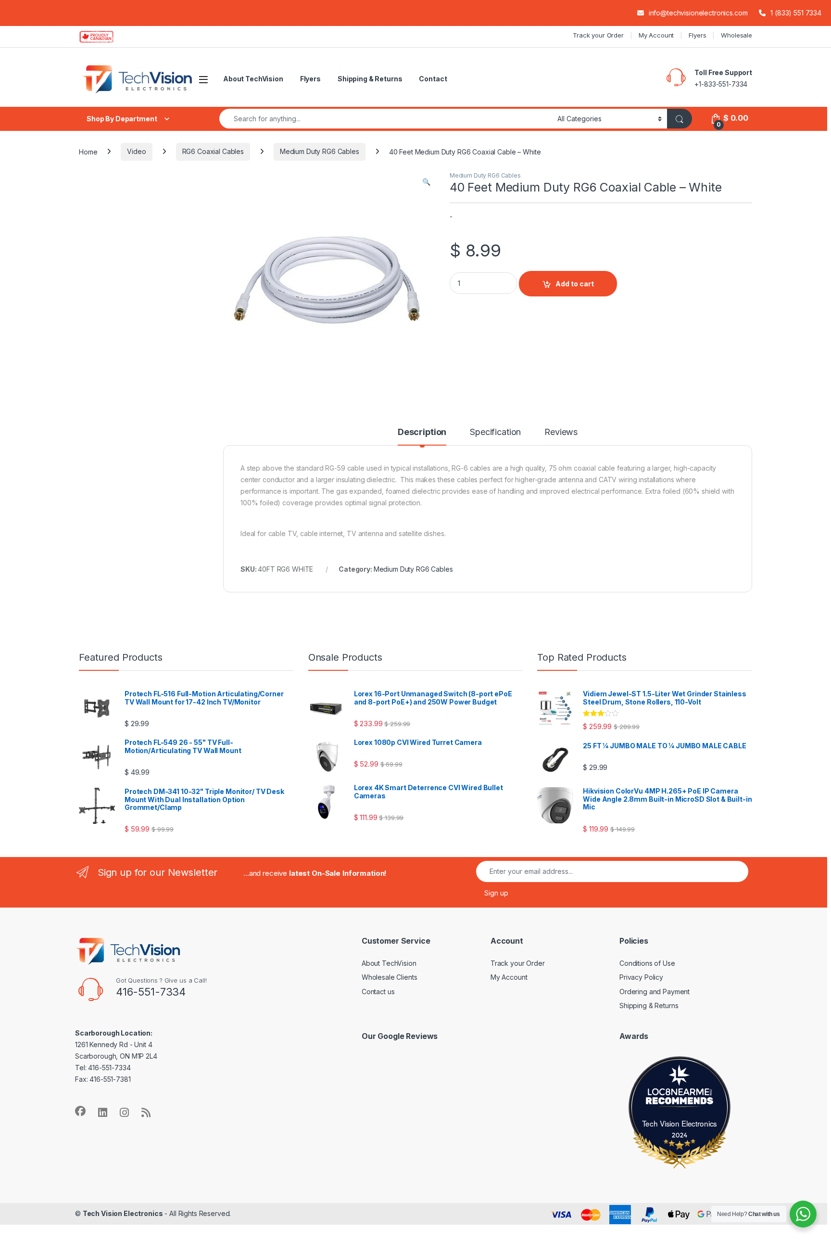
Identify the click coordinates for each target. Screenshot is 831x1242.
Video (136, 151)
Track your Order (598, 35)
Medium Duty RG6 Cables (319, 151)
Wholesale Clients (389, 977)
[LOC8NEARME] (679, 1094)
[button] (426, 182)
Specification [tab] (495, 432)
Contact (433, 79)
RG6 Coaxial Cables (213, 151)
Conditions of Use (647, 963)
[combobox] (385, 118)
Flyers (697, 35)
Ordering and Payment (654, 991)
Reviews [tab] (561, 432)
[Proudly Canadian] (104, 36)
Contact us (378, 991)
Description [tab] (422, 432)
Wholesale (736, 35)
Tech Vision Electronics (680, 1123)
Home (88, 151)
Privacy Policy (641, 977)
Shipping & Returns (370, 79)
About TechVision (253, 79)
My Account (656, 35)
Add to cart (574, 284)
